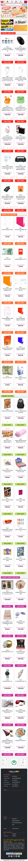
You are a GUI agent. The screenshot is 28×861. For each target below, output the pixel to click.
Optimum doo (15, 860)
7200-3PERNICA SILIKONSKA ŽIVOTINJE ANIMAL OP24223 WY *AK (20, 440)
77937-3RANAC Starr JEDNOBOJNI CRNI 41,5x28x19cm (20, 411)
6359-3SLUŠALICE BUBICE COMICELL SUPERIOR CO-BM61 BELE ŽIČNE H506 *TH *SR (20, 78)
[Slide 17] (23, 16)
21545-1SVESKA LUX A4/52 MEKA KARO (7, 410)
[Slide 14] (19, 16)
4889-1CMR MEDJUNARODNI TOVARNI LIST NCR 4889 (7, 318)
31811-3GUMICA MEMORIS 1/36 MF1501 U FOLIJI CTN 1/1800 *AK (7, 529)
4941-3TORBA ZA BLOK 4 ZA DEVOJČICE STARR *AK (7, 440)
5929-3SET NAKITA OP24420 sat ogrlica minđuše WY (20, 652)
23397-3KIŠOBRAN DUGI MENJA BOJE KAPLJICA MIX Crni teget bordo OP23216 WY (7, 741)
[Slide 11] (16, 16)
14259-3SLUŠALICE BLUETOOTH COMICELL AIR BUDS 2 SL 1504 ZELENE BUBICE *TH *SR (20, 108)
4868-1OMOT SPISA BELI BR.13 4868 (7, 228)
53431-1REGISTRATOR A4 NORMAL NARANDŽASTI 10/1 (7, 289)
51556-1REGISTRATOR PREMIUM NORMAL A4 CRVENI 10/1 (20, 318)
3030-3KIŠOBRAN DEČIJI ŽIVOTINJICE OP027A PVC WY (7, 711)
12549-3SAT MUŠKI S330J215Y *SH (7, 680)
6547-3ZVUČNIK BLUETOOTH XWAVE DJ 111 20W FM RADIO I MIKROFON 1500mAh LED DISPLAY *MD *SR (20, 167)
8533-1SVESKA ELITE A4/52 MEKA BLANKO (20, 559)
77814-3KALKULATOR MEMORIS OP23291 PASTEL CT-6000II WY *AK (7, 49)
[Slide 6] (10, 16)
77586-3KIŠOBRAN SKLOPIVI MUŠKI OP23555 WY (20, 711)
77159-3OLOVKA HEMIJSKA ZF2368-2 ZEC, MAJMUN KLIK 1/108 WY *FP (7, 622)
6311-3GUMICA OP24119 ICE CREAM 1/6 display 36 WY (7, 470)
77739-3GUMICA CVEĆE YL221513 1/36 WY (20, 529)
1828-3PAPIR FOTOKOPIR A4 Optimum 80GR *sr (20, 378)
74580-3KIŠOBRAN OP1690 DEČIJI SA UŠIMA (21, 592)
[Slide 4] (8, 16)
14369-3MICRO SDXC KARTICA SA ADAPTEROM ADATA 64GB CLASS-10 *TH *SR (20, 197)
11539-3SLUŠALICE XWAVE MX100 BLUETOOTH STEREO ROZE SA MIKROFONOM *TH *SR (7, 137)
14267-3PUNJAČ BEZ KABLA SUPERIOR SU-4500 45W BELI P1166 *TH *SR (7, 167)
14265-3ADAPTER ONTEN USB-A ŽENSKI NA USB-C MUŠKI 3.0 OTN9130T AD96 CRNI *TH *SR (7, 197)
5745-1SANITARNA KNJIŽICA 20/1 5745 (20, 258)
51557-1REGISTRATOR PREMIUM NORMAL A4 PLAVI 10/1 (20, 348)
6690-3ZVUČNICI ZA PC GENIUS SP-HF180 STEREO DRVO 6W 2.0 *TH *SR (20, 137)
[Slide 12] (17, 16)
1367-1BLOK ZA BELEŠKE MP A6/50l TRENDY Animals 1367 (7, 348)
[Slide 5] (9, 16)
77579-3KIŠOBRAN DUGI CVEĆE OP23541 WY (21, 622)
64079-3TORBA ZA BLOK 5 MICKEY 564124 (7, 559)
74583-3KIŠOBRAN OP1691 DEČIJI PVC (20, 739)
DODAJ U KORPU (7, 62)
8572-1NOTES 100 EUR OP (7, 258)
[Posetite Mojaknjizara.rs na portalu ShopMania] (10, 853)
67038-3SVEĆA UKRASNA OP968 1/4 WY (7, 651)
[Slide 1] (4, 16)
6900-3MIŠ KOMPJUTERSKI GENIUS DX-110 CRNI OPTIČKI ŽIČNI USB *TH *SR (20, 49)
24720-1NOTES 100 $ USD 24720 (7, 377)
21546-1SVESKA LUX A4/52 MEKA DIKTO (20, 500)
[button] (25, 2)
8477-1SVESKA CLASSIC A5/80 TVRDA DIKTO (7, 500)
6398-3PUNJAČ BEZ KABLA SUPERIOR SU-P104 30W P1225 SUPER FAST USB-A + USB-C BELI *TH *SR (7, 78)
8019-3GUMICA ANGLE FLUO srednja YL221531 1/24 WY (20, 470)
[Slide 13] (18, 16)
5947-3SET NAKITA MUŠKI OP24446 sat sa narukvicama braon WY (7, 592)
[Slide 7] (11, 16)
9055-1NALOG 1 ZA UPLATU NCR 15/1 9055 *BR (20, 289)
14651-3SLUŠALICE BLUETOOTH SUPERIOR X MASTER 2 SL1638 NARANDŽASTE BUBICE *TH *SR (7, 108)
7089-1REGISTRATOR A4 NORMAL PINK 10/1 (20, 229)
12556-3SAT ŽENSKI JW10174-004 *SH (20, 680)
